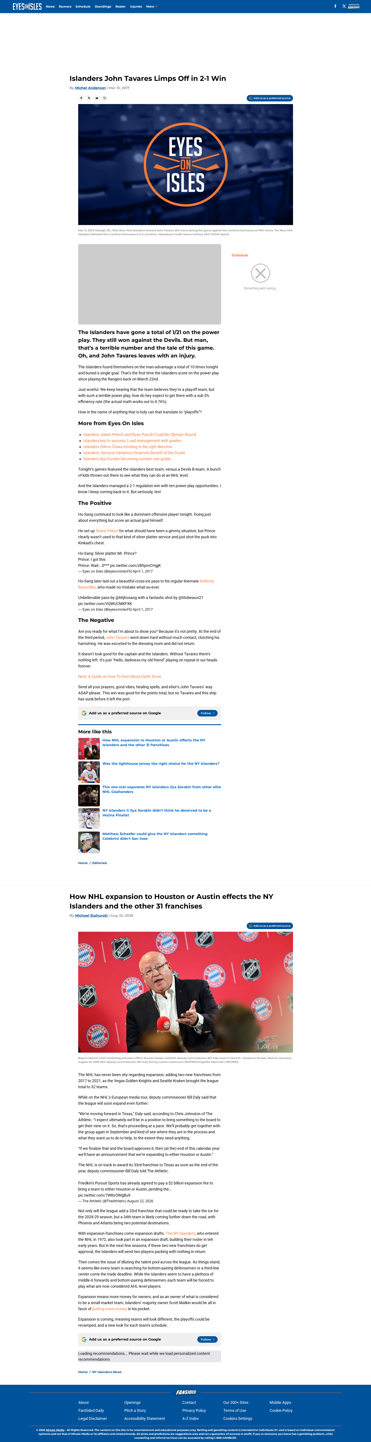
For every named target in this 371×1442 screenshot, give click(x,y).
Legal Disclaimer (92, 1418)
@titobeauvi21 (190, 597)
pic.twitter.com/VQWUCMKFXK (105, 603)
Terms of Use (234, 1410)
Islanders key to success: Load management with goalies (132, 440)
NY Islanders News (107, 1372)
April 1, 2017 (143, 571)
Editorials (99, 863)
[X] (344, 6)
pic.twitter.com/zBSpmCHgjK (135, 565)
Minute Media (55, 1430)
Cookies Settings (237, 1418)
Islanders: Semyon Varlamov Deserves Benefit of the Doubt (134, 452)
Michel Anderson (90, 88)
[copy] (105, 98)
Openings (132, 1402)
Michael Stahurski (91, 915)
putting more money (109, 1309)
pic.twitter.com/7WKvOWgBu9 (104, 1195)
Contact (189, 1402)
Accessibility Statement (144, 1418)
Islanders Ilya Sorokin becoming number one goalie (127, 459)
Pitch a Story (135, 1410)
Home (83, 863)
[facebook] (335, 6)
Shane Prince (107, 531)
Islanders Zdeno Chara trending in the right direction (127, 446)
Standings (103, 6)
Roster (120, 6)
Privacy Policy (194, 1410)
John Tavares (117, 637)
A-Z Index (190, 1418)
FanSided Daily (91, 1410)
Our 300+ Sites (235, 1402)
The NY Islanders (180, 1233)
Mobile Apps (280, 1402)
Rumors (65, 6)
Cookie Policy (281, 1410)
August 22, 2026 (140, 1201)
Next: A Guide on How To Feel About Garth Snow (119, 676)
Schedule (83, 6)
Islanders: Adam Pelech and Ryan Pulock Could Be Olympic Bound (139, 434)
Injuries (136, 6)
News (50, 6)
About (83, 1402)
